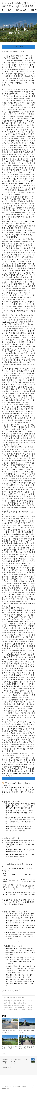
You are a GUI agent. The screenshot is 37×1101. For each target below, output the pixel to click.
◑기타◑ (6, 998)
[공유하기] (8, 990)
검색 (29, 3)
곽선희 (9, 10)
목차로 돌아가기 (18, 47)
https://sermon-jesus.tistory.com (11, 1064)
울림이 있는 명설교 (21, 10)
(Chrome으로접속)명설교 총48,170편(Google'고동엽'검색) (17, 3)
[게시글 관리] (11, 990)
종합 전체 (12, 998)
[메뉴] (33, 3)
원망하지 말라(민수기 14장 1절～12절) (14, 1003)
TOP (33, 1087)
